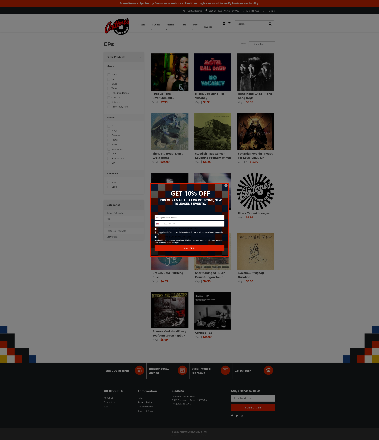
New (113, 182)
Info (195, 24)
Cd (112, 126)
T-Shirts (156, 24)
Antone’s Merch (115, 213)
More (183, 24)
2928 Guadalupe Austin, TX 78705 (189, 400)
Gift (113, 163)
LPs (108, 225)
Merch (170, 24)
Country (115, 97)
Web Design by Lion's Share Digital (189, 435)
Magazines (116, 149)
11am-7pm (270, 11)
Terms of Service (146, 411)
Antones (115, 102)
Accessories (117, 158)
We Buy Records (194, 11)
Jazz (113, 79)
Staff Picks (112, 237)
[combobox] (254, 23)
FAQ (140, 397)
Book (114, 144)
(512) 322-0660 (252, 11)
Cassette (115, 135)
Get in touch (243, 370)
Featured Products (116, 231)
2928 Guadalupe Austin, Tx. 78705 (224, 11)
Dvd (113, 153)
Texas (114, 88)
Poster (114, 140)
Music (141, 24)
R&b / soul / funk (119, 106)
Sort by (243, 44)
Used (114, 187)
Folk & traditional (120, 93)
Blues (114, 83)
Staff (106, 406)
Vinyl (114, 130)
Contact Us (109, 402)
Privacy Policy (145, 406)
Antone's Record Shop (183, 396)
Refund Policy (145, 402)
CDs (109, 219)
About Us (108, 397)
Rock (114, 74)
